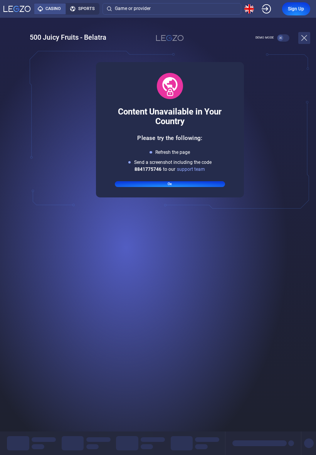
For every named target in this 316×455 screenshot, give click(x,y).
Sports (86, 8)
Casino (53, 8)
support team (191, 169)
